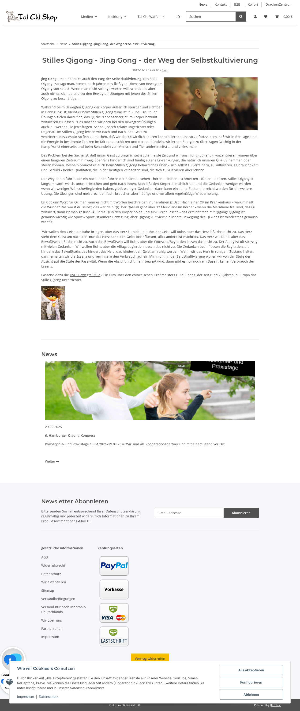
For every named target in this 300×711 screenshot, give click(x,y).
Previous (53, 417)
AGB (44, 557)
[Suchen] (241, 16)
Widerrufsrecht (53, 565)
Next (247, 417)
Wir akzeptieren (53, 582)
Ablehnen (251, 694)
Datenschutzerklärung (123, 511)
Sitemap (47, 590)
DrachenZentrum (279, 4)
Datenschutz (48, 697)
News (203, 4)
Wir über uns (51, 620)
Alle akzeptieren (251, 670)
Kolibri (253, 4)
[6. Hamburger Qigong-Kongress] (150, 390)
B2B (237, 4)
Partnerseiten (52, 628)
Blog (165, 70)
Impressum (25, 697)
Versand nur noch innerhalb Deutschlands (63, 609)
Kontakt (221, 4)
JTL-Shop (275, 705)
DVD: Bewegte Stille (85, 275)
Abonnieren (241, 513)
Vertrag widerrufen (150, 658)
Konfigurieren (251, 682)
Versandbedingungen (58, 598)
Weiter (50, 461)
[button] (255, 16)
